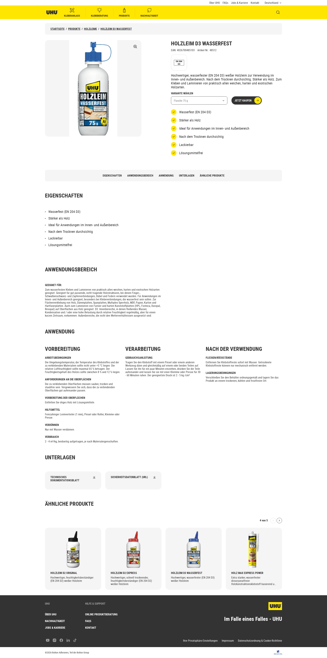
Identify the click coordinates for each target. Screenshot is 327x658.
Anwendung (166, 175)
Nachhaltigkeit (149, 15)
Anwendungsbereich (140, 175)
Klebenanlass (72, 15)
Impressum (228, 640)
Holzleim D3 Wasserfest (116, 29)
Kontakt (255, 2)
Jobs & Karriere (239, 2)
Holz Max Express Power (247, 573)
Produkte (124, 15)
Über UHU (214, 2)
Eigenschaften (112, 175)
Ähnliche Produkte (212, 175)
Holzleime (90, 29)
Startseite (57, 29)
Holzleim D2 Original (63, 573)
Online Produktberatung (101, 614)
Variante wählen (182, 93)
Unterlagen (186, 175)
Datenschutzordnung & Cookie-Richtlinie (260, 640)
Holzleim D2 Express (124, 573)
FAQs (225, 2)
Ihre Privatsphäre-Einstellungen (200, 640)
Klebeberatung (99, 15)
